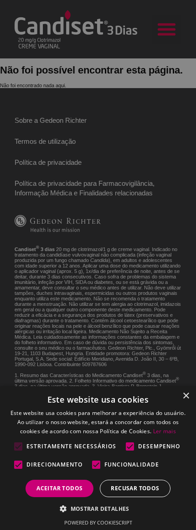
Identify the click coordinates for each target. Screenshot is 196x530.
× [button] (185, 396)
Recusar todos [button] (135, 488)
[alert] (98, 265)
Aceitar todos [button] (59, 488)
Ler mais (164, 431)
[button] (98, 508)
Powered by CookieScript (98, 522)
